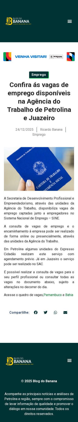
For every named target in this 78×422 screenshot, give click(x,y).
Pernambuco (52, 295)
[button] (69, 21)
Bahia (69, 295)
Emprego (39, 135)
